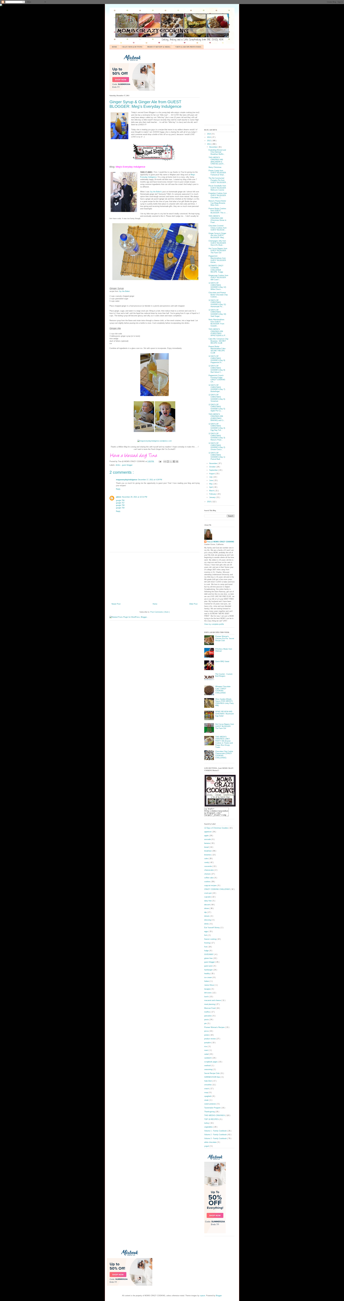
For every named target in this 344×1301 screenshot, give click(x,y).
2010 (209, 502)
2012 (209, 141)
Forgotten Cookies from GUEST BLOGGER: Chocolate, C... (218, 195)
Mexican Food (210, 1008)
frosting (207, 943)
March (212, 491)
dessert (207, 905)
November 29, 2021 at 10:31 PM (134, 497)
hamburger (208, 970)
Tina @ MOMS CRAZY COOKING (220, 542)
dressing (207, 920)
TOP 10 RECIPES (211, 1119)
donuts (207, 916)
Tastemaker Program (212, 1108)
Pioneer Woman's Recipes (214, 1027)
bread (206, 847)
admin (118, 497)
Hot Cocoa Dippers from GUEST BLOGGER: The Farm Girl (218, 250)
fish (206, 935)
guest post (208, 966)
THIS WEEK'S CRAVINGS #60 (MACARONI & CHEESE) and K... (217, 160)
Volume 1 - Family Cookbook (215, 1131)
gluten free (208, 958)
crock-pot (208, 893)
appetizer (208, 832)
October (212, 467)
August (212, 474)
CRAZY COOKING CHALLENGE (217, 889)
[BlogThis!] (167, 461)
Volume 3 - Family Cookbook (215, 1138)
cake (206, 859)
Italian (206, 981)
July (211, 477)
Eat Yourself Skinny (212, 928)
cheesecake (209, 870)
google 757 (120, 503)
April (211, 487)
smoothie (208, 1085)
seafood (207, 1066)
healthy (207, 974)
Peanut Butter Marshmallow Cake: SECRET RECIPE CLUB (217, 349)
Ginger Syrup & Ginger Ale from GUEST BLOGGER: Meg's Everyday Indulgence (145, 104)
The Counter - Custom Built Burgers (223, 675)
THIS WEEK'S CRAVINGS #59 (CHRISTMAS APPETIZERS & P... (218, 332)
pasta (206, 1020)
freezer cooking (210, 939)
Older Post (193, 604)
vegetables (208, 1127)
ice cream (208, 977)
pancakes (208, 1016)
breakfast (208, 851)
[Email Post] (160, 461)
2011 (209, 144)
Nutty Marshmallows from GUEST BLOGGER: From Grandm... (216, 323)
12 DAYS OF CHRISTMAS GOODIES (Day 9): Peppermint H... (217, 359)
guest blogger (127, 465)
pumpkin (207, 1043)
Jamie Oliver (209, 985)
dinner (206, 908)
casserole (208, 866)
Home (155, 604)
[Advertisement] (154, 576)
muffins (207, 1012)
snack (206, 1089)
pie (205, 1023)
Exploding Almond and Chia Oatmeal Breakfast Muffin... (217, 152)
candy (206, 862)
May (211, 484)
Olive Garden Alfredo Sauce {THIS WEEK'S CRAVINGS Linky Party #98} (224, 702)
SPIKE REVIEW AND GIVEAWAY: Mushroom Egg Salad (224, 714)
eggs (206, 931)
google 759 (120, 508)
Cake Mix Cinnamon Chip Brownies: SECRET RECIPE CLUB (218, 341)
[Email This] (164, 461)
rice (206, 1046)
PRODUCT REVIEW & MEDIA (158, 47)
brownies (208, 855)
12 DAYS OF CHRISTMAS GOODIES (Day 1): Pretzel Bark (217, 456)
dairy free (208, 901)
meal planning (210, 1004)
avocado (207, 839)
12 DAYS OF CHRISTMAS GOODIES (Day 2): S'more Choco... (217, 446)
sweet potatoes (210, 1104)
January (212, 497)
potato (207, 1035)
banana (207, 843)
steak (206, 1100)
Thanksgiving (209, 1112)
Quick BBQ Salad (222, 661)
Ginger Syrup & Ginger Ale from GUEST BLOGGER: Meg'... (217, 235)
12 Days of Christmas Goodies (216, 828)
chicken (207, 874)
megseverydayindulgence (126, 480)
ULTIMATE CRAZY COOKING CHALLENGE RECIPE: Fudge (216, 269)
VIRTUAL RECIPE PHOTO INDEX (188, 47)
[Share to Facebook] (174, 461)
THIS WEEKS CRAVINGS (214, 1115)
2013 (209, 137)
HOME (114, 47)
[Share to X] (171, 461)
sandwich (208, 1058)
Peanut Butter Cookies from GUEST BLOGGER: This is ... (218, 211)
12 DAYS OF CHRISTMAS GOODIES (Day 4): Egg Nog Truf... (217, 427)
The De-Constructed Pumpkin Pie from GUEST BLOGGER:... (218, 180)
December (213, 147)
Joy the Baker (124, 291)
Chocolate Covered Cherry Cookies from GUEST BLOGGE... (218, 228)
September (213, 470)
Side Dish (208, 1081)
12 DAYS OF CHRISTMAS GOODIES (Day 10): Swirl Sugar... (217, 313)
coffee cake (209, 878)
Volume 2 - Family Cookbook (215, 1135)
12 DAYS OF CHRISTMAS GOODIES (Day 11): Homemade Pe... (217, 303)
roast (206, 1050)
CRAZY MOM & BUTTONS (132, 47)
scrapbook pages (211, 1062)
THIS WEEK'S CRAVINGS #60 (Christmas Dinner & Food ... (217, 219)
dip (205, 912)
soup (206, 1092)
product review (210, 1039)
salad (206, 1054)
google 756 (120, 500)
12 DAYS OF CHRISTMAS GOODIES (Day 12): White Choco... (217, 286)
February (213, 494)
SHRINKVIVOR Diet (212, 1077)
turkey (207, 1123)
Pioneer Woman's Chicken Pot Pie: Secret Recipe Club (224, 638)
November (213, 463)
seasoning (208, 1069)
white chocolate (210, 1142)
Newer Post (116, 604)
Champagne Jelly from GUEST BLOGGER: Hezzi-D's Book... (217, 243)
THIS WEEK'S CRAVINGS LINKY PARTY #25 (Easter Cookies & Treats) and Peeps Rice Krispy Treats (224, 742)
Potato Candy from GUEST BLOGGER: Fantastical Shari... (217, 173)
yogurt (207, 1146)
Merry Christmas (215, 167)
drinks (118, 465)
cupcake (207, 897)
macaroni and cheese (212, 1000)
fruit (206, 947)
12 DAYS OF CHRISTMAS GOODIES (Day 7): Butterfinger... (217, 388)
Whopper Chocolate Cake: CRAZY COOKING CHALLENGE (222, 689)
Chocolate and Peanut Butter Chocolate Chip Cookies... (218, 295)
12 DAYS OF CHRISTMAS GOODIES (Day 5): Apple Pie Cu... (217, 408)
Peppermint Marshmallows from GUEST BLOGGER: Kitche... (217, 259)
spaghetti (208, 1096)
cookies (207, 882)
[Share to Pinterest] (177, 461)
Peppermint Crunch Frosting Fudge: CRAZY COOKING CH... (217, 378)
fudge (206, 951)
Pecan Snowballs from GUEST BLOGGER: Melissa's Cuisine (217, 188)
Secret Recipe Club (212, 1073)
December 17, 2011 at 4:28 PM (150, 480)
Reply (118, 489)
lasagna (207, 989)
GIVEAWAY (209, 954)
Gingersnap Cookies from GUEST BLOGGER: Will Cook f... (218, 277)
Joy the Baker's (155, 192)
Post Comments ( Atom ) (160, 612)
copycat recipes (210, 885)
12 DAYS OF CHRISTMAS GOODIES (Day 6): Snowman (217, 398)
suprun (202, 1296)
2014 (209, 134)
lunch (206, 997)
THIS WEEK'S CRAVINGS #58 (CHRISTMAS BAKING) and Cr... (217, 417)
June (211, 480)
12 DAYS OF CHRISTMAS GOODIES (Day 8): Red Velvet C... (217, 369)
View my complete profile (214, 624)
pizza (206, 1031)
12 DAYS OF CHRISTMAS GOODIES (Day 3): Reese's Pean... (217, 437)
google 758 (120, 505)
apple (206, 836)
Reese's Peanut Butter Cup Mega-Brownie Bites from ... (217, 203)
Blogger (219, 1296)
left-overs (208, 993)
